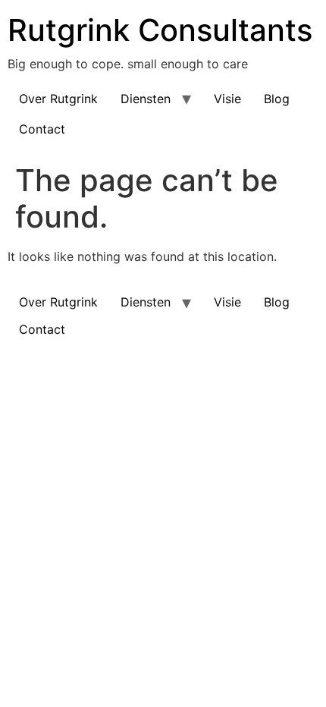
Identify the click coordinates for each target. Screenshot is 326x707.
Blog (277, 98)
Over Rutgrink (58, 98)
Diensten (146, 98)
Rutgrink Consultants (160, 30)
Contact (42, 129)
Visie (227, 98)
